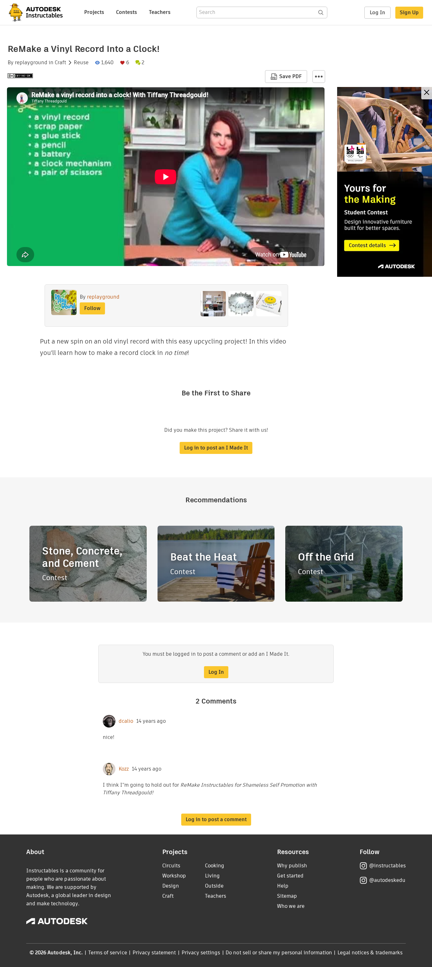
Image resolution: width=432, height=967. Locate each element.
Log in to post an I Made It (216, 447)
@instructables (387, 865)
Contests (126, 12)
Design (170, 886)
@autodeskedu (387, 880)
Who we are (291, 906)
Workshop (174, 875)
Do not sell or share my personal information (278, 952)
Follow (92, 308)
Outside (214, 886)
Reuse (81, 62)
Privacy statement (154, 952)
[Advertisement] (384, 182)
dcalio (126, 721)
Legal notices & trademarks (370, 952)
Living (212, 875)
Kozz (124, 769)
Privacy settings (201, 952)
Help (282, 886)
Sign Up (409, 12)
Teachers (159, 12)
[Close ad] (426, 93)
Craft (60, 62)
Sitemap (287, 896)
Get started (290, 875)
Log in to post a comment (216, 819)
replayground (31, 62)
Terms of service (107, 952)
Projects (94, 12)
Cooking (214, 865)
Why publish (292, 865)
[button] (318, 76)
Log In (377, 12)
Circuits (171, 865)
